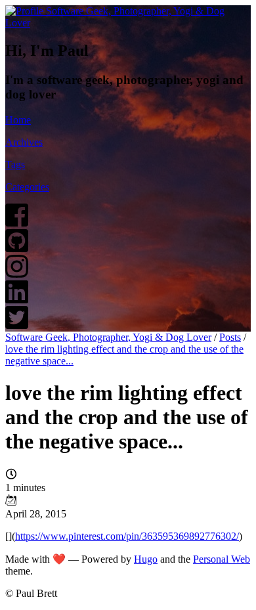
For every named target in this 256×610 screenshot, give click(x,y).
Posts (230, 337)
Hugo (146, 559)
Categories (27, 186)
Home (18, 119)
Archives (24, 142)
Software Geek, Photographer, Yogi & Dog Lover (108, 337)
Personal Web (221, 559)
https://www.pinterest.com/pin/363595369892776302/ (127, 536)
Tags (15, 164)
